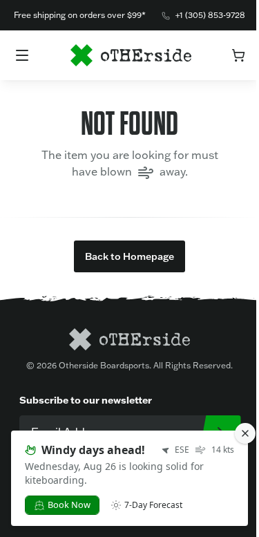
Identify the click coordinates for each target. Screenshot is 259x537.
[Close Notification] (245, 433)
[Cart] (238, 55)
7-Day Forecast (153, 505)
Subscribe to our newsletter (85, 400)
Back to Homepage (129, 256)
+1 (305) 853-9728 (210, 15)
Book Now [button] (69, 504)
